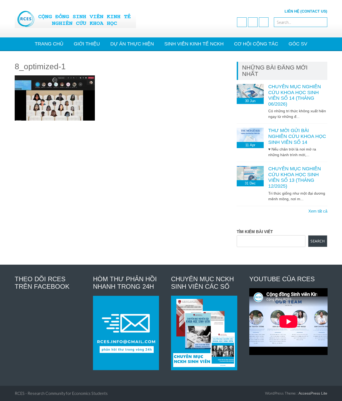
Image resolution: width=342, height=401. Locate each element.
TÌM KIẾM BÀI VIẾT (255, 231)
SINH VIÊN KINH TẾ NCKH (194, 44)
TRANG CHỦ (49, 44)
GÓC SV (298, 44)
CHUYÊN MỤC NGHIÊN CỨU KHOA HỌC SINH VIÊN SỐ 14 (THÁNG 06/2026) (294, 95)
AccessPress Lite (312, 393)
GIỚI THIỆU (87, 44)
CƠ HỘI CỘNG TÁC (256, 44)
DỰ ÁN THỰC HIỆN (132, 44)
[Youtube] (253, 22)
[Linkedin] (264, 22)
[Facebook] (242, 22)
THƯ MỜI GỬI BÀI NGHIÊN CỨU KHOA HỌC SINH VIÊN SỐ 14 (297, 136)
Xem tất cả (317, 211)
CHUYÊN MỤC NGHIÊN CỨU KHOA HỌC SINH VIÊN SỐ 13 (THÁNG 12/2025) (294, 177)
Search (317, 241)
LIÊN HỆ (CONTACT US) (306, 11)
